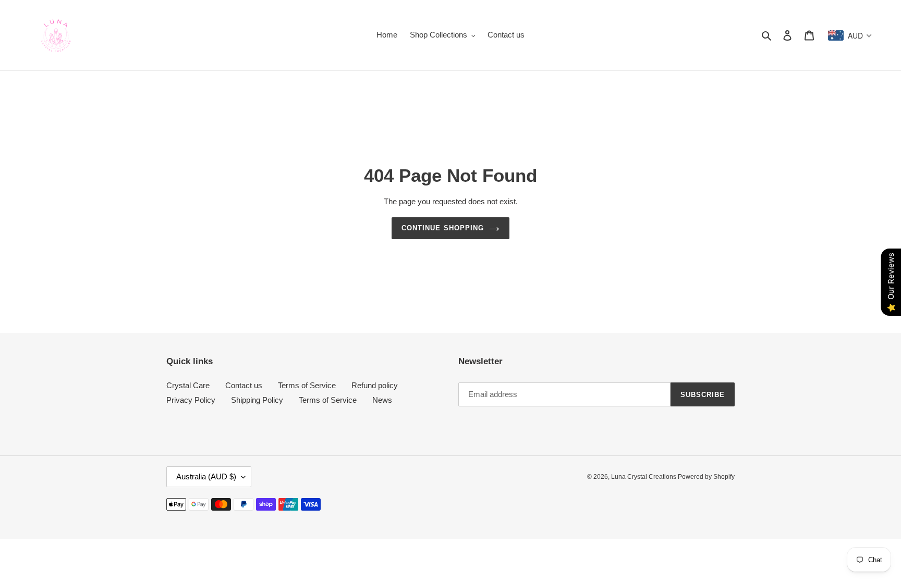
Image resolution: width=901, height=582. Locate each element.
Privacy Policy (190, 399)
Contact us (243, 385)
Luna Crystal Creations (644, 476)
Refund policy (374, 385)
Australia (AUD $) (206, 476)
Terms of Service (307, 385)
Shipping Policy (257, 399)
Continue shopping (442, 228)
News (382, 399)
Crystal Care (188, 385)
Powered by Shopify (706, 476)
